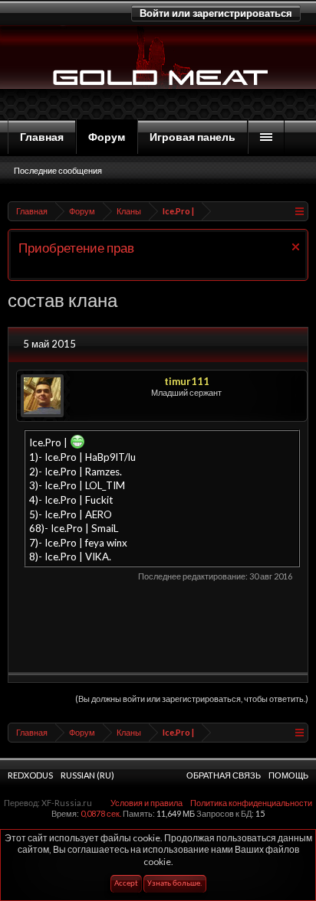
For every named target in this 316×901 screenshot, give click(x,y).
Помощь (288, 775)
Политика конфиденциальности (251, 803)
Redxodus (30, 775)
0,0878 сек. (101, 813)
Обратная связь (223, 775)
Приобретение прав (76, 248)
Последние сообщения (58, 170)
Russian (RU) (87, 775)
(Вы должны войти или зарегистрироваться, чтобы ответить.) (191, 698)
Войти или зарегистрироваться (216, 13)
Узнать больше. (174, 884)
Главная (42, 136)
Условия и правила (146, 803)
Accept (126, 884)
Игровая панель (192, 136)
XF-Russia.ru (66, 803)
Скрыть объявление (295, 247)
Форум (106, 136)
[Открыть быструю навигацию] (299, 211)
